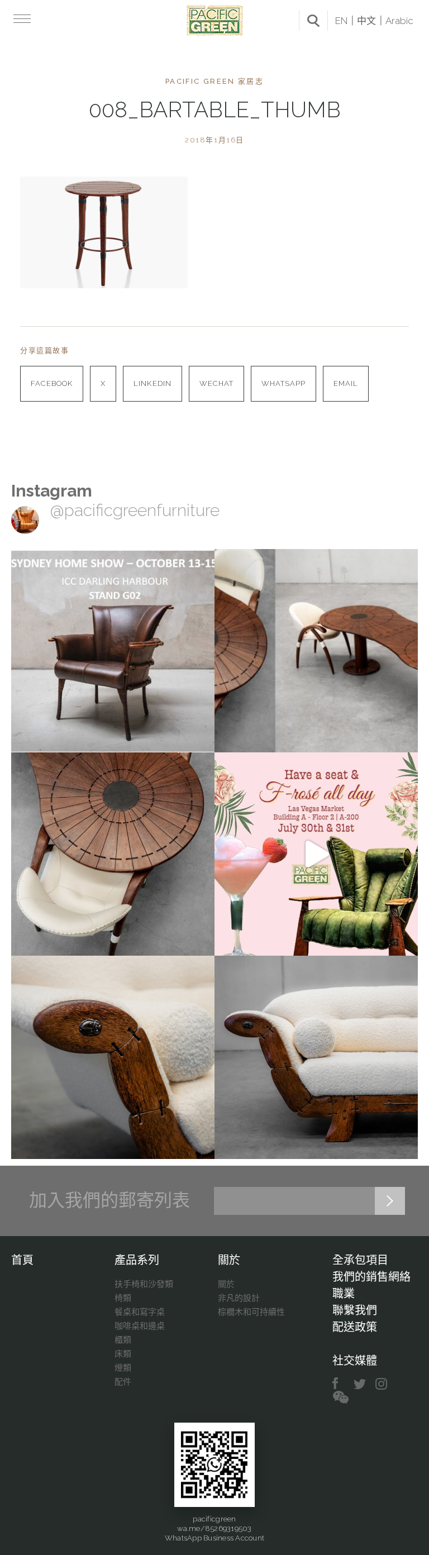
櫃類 (123, 1340)
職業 (343, 1293)
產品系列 (137, 1260)
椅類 (123, 1298)
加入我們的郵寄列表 (109, 1200)
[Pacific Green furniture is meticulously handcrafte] (112, 1057)
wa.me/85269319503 (214, 1528)
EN (341, 20)
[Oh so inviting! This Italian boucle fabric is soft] (316, 1057)
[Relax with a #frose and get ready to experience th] (316, 854)
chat (340, 1398)
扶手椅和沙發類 (144, 1284)
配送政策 (354, 1327)
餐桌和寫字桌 (140, 1312)
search (313, 21)
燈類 (123, 1368)
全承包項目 (360, 1260)
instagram (382, 1384)
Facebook (52, 383)
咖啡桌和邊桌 (140, 1326)
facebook (339, 1384)
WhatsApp (283, 383)
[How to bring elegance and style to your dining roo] (316, 650)
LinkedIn (152, 383)
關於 (229, 1260)
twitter (361, 1384)
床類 (123, 1354)
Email (345, 383)
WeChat (216, 383)
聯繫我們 (354, 1310)
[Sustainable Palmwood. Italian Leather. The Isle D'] (112, 854)
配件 (123, 1382)
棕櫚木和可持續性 (251, 1312)
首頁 (22, 1260)
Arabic (399, 20)
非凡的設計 (239, 1298)
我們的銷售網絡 (371, 1277)
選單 (21, 18)
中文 (366, 20)
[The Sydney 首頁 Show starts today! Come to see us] (112, 650)
